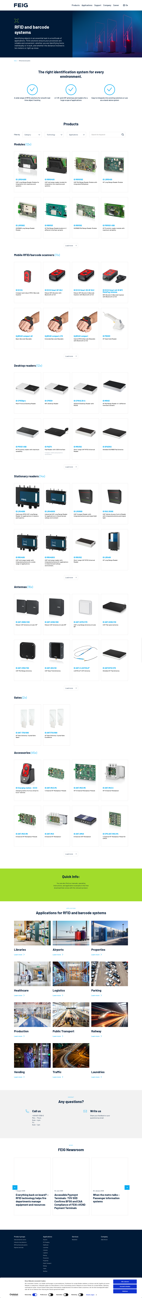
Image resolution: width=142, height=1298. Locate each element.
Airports (45, 1239)
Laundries (45, 1247)
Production (46, 1258)
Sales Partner (104, 1239)
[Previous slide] (14, 1187)
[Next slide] (127, 1187)
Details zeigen (90, 1294)
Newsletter (74, 1239)
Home (15, 60)
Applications (87, 5)
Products (76, 5)
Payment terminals (18, 1247)
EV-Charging (46, 1242)
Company (107, 5)
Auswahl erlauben (125, 1286)
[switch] (50, 1294)
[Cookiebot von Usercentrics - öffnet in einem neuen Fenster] (14, 1295)
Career (116, 5)
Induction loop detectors (20, 1242)
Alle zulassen (125, 1281)
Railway (45, 1266)
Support (97, 5)
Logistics (45, 1252)
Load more (69, 245)
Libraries (45, 1250)
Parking (45, 1255)
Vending (45, 1271)
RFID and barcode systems (20, 1245)
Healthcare (45, 1245)
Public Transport (47, 1263)
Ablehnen (125, 1291)
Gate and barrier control (20, 1239)
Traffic (44, 1268)
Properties (45, 1260)
